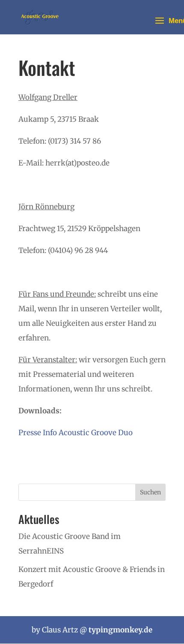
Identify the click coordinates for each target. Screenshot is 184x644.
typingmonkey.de (120, 630)
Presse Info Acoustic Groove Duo (75, 432)
